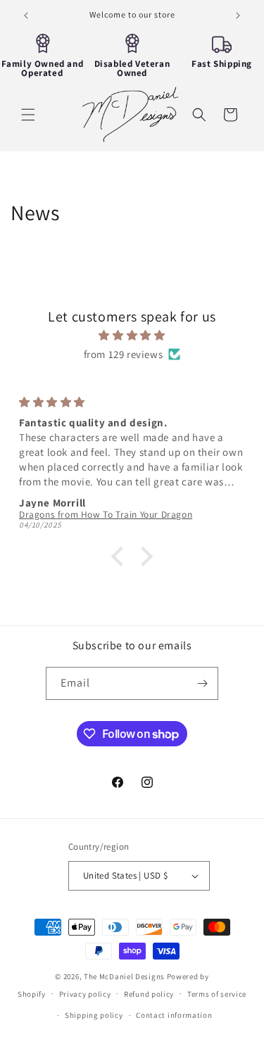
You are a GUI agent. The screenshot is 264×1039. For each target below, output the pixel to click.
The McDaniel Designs (124, 976)
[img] (132, 335)
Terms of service (216, 994)
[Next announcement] (237, 15)
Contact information (174, 1015)
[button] (28, 114)
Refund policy (149, 994)
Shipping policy (94, 1015)
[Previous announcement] (26, 15)
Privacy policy (85, 994)
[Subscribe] (202, 683)
